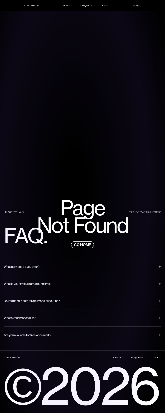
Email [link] (65, 6)
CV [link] (103, 6)
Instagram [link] (85, 6)
